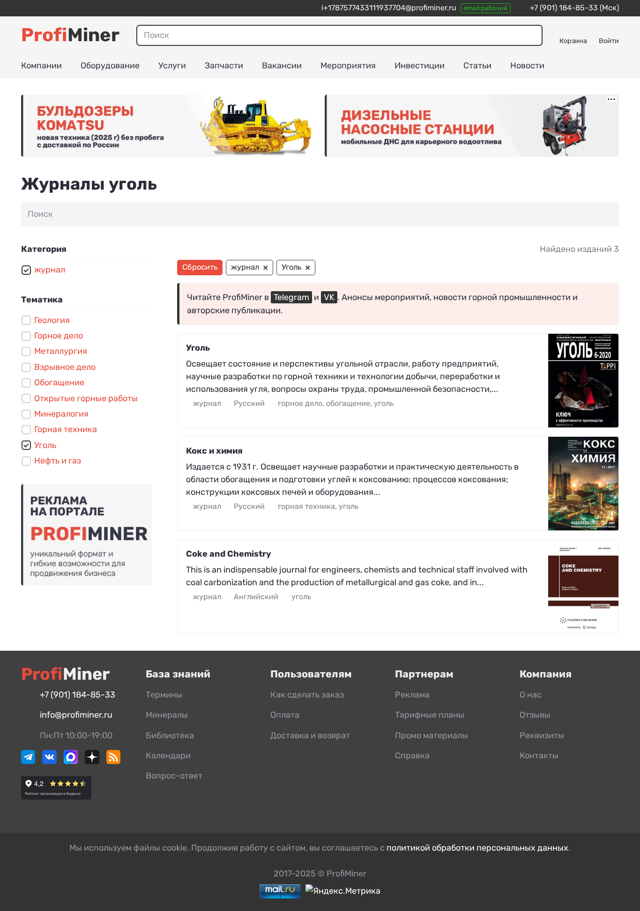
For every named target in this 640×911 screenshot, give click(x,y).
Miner (70, 35)
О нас (531, 695)
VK (329, 297)
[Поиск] (531, 35)
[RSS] (113, 761)
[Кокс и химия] (583, 483)
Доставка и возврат (310, 735)
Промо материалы (431, 735)
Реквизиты (542, 735)
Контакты (539, 755)
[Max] (71, 761)
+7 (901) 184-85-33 (564, 7)
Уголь (198, 348)
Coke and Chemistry (228, 554)
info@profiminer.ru (76, 715)
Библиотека (170, 735)
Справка (412, 755)
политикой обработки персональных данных (477, 848)
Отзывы (535, 715)
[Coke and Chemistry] (583, 586)
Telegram (291, 297)
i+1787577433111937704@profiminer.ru (388, 7)
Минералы (167, 715)
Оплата (284, 715)
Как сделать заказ (307, 695)
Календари (168, 755)
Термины (164, 695)
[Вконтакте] (49, 761)
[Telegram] (28, 761)
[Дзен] (92, 761)
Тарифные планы (429, 715)
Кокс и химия (214, 451)
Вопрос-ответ (174, 776)
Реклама (412, 695)
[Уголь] (583, 380)
